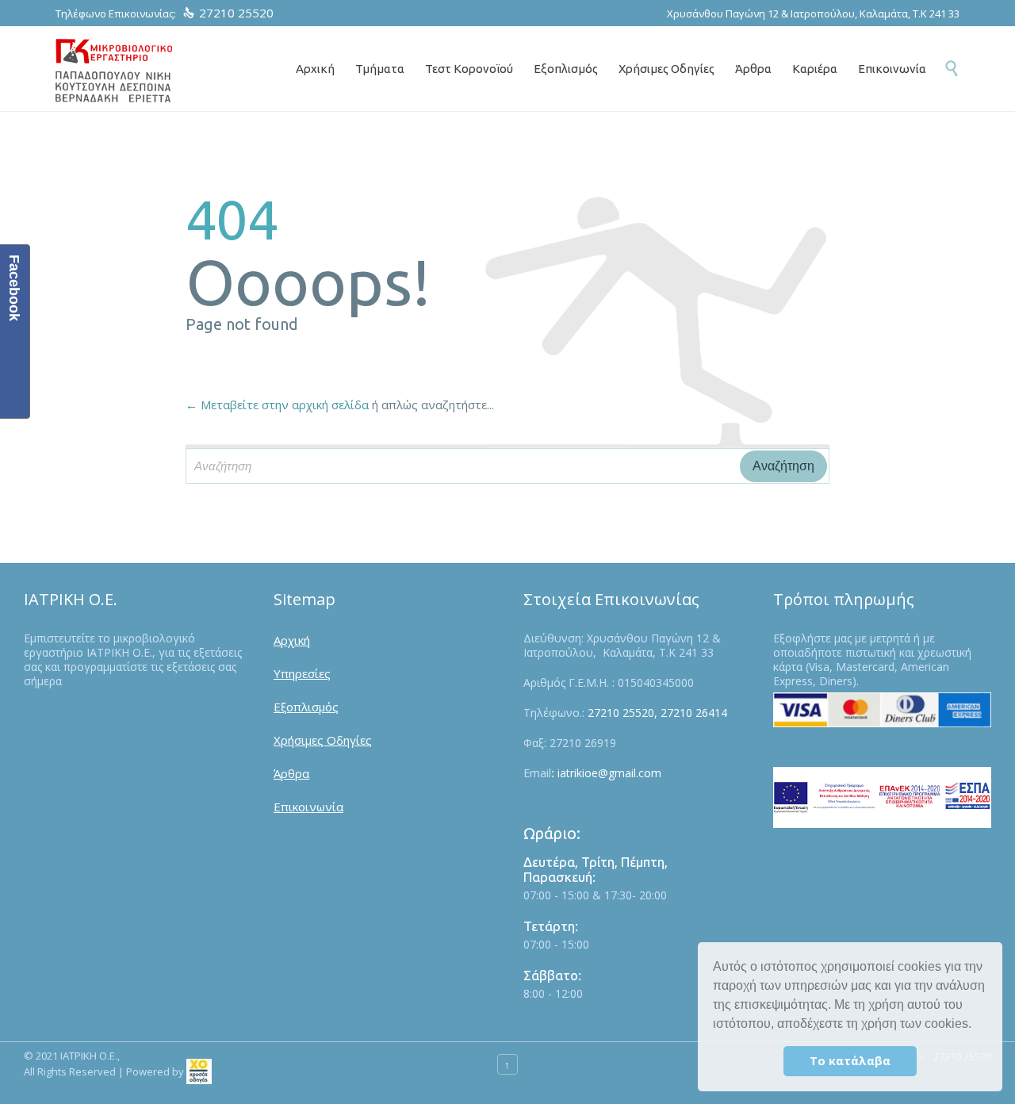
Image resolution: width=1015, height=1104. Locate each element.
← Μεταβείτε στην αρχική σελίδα (277, 404)
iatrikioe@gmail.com (609, 772)
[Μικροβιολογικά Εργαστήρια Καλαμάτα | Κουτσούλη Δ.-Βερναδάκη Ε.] (114, 70)
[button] (977, 1025)
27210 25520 (236, 13)
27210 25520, (622, 712)
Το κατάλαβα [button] (850, 1060)
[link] (199, 1071)
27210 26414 (694, 712)
